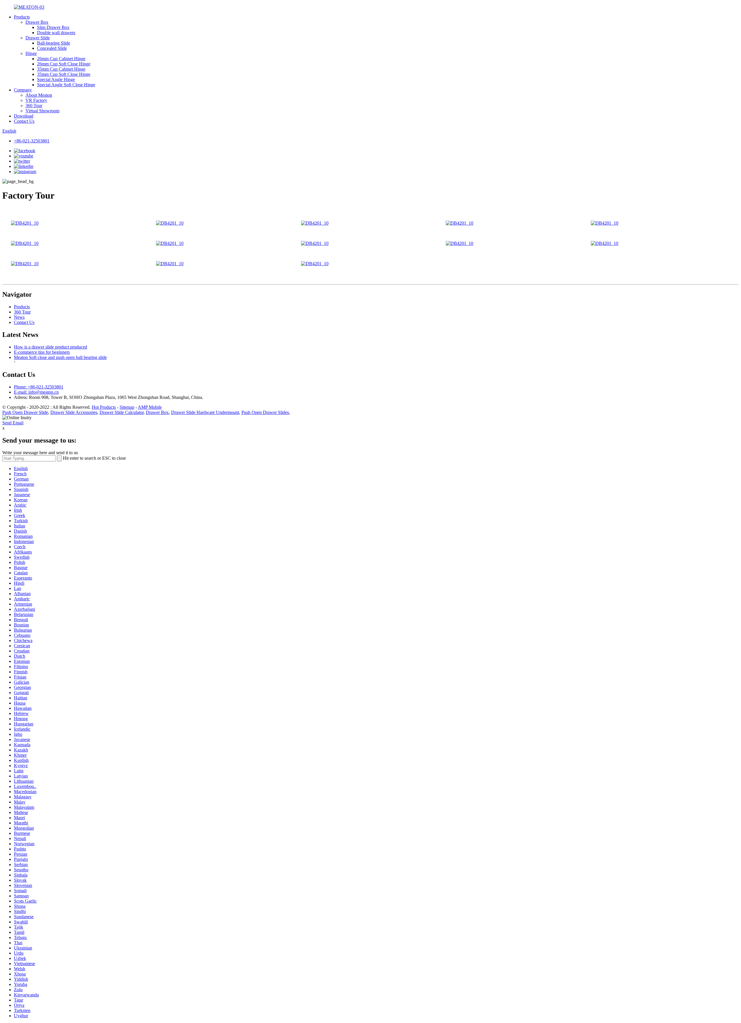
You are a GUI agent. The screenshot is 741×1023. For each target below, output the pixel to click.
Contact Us (24, 121)
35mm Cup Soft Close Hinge (63, 74)
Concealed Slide (52, 48)
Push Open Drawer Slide (25, 412)
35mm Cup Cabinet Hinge (61, 69)
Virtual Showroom (42, 110)
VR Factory (36, 100)
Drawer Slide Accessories (73, 412)
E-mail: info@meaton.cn (36, 392)
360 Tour (33, 105)
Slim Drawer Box (53, 27)
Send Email (12, 422)
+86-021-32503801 (31, 140)
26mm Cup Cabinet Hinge (61, 58)
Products (22, 16)
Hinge (31, 53)
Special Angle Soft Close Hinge (66, 84)
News (19, 317)
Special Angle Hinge (56, 79)
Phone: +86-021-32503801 (38, 386)
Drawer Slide (37, 37)
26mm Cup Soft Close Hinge (63, 63)
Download (23, 115)
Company (23, 89)
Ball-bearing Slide (53, 43)
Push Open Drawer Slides (265, 412)
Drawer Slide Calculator (122, 412)
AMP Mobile (150, 407)
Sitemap (127, 407)
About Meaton (38, 95)
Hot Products (104, 407)
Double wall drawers (56, 32)
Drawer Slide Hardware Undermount (205, 412)
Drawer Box (36, 22)
